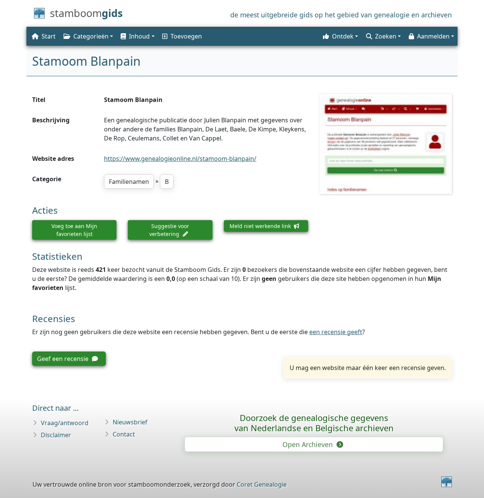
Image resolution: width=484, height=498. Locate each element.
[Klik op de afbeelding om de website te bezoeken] (386, 144)
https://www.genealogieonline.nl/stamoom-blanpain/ (180, 158)
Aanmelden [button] (433, 36)
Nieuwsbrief (130, 422)
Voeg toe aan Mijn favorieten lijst (74, 229)
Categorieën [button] (91, 36)
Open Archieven (308, 444)
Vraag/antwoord (64, 423)
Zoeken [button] (385, 36)
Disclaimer (56, 435)
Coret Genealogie (262, 484)
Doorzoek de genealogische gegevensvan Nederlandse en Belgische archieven (314, 422)
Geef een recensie (63, 359)
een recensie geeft (335, 332)
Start (49, 36)
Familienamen (129, 181)
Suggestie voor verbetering (169, 229)
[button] (137, 36)
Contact (124, 434)
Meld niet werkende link (261, 226)
